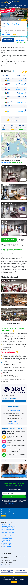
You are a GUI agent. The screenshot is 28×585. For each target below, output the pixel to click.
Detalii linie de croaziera (8, 401)
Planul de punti (22, 240)
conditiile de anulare (20, 379)
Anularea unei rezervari (7, 531)
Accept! (14, 582)
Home (2, 5)
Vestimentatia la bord (7, 538)
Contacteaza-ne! (15, 410)
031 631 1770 (15, 421)
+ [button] (2, 134)
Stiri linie (20, 401)
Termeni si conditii (6, 543)
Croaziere (8, 5)
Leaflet (15, 157)
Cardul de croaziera (7, 534)
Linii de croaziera (6, 540)
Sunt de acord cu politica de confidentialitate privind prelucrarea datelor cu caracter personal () (15, 501)
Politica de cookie (6, 546)
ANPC (3, 548)
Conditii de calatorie (7, 537)
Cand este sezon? (6, 535)
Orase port (4, 541)
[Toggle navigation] (25, 2)
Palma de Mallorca (9, 78)
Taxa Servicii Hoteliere (8, 355)
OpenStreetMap (20, 157)
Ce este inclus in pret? (7, 527)
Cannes (7, 87)
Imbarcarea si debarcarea (8, 532)
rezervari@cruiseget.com (14, 423)
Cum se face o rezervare (8, 529)
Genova (7, 92)
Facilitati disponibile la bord (8, 526)
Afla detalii (21, 579)
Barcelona (7, 83)
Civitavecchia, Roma (9, 101)
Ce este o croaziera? (7, 524)
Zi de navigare (8, 105)
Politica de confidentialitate (8, 545)
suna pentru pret (20, 40)
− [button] (2, 136)
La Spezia (7, 96)
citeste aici (11, 503)
